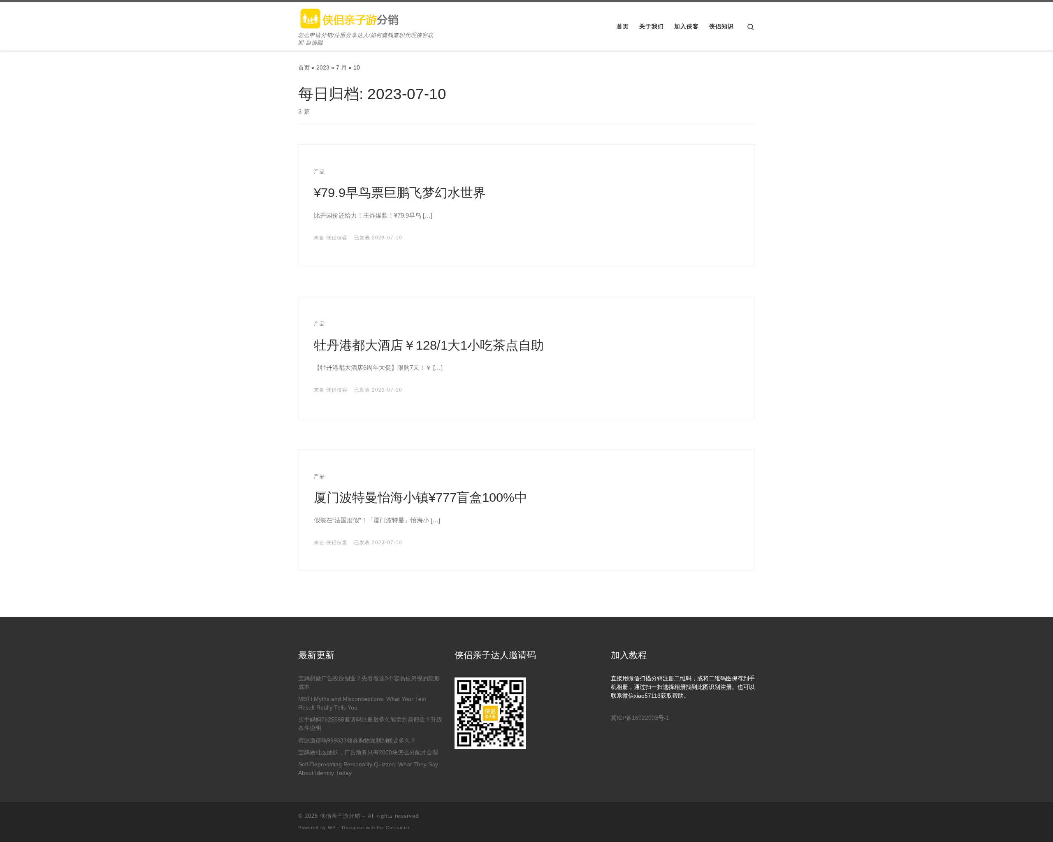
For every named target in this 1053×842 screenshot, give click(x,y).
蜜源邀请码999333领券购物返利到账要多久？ (357, 741)
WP (332, 827)
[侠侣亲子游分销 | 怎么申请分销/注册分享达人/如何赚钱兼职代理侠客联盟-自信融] (349, 17)
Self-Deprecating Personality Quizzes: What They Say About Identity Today (368, 768)
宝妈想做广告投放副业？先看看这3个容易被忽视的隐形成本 (369, 682)
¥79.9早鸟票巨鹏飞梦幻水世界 (400, 193)
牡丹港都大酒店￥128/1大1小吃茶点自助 (429, 345)
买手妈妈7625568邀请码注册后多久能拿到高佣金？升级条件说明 (370, 724)
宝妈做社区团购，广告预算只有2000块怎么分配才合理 (368, 752)
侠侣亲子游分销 (340, 816)
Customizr (398, 827)
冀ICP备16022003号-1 (640, 718)
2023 (322, 67)
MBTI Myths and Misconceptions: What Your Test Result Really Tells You (362, 703)
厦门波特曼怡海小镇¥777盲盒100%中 (420, 497)
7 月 (341, 67)
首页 (304, 67)
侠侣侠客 (337, 238)
